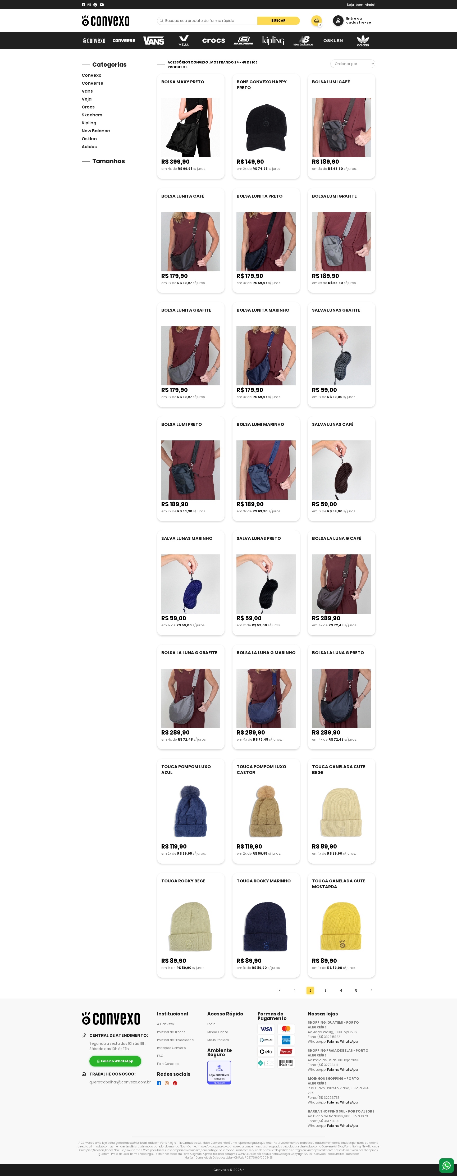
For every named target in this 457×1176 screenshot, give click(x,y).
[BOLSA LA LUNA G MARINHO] (266, 699)
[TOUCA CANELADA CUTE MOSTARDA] (341, 927)
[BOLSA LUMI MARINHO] (266, 470)
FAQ (160, 1056)
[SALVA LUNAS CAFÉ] (341, 470)
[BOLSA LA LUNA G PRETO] (341, 699)
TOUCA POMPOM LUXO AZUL (186, 770)
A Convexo (165, 1024)
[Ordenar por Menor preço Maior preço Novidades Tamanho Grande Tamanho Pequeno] (352, 64)
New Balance (96, 131)
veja (87, 99)
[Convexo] (94, 40)
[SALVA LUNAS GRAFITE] (341, 356)
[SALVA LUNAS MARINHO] (190, 584)
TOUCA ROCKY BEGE (183, 881)
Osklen (89, 139)
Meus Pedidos (218, 1040)
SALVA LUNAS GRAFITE (336, 310)
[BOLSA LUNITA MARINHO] (266, 356)
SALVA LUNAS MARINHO (186, 538)
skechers (92, 115)
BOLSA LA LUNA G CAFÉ (336, 538)
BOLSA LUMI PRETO (181, 424)
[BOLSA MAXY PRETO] (190, 128)
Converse (92, 83)
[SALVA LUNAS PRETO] (266, 584)
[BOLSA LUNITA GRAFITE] (190, 356)
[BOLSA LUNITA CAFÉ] (190, 242)
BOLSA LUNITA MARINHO (263, 310)
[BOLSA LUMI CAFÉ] (341, 128)
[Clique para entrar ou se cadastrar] (338, 20)
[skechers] (243, 40)
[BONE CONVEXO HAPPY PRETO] (266, 128)
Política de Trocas (171, 1032)
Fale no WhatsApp (342, 1041)
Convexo (92, 75)
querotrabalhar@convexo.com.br (120, 1082)
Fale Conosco (168, 1064)
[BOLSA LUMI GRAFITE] (341, 242)
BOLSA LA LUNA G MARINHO (266, 653)
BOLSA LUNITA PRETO (259, 196)
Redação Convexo (171, 1048)
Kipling (89, 123)
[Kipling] (273, 40)
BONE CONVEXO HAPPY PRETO (262, 85)
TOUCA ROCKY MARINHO (264, 881)
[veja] (183, 40)
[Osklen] (333, 40)
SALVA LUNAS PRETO (259, 538)
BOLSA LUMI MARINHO (260, 424)
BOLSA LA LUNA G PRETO (338, 653)
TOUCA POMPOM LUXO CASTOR (261, 770)
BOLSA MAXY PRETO (182, 82)
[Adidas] (363, 40)
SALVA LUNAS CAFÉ (333, 424)
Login (211, 1024)
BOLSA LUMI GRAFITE (334, 196)
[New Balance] (303, 40)
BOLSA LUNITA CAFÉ (182, 196)
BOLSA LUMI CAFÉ (331, 82)
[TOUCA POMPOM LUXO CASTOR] (266, 813)
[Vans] (153, 40)
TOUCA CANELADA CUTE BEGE (338, 770)
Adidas (89, 147)
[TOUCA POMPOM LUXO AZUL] (190, 813)
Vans (87, 91)
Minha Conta (217, 1032)
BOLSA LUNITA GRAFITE (186, 310)
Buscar (278, 20)
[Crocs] (213, 40)
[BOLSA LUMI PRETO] (190, 470)
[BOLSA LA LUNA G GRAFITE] (190, 699)
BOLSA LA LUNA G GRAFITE (189, 653)
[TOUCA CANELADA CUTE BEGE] (341, 813)
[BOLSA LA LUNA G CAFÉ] (341, 584)
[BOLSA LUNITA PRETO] (266, 242)
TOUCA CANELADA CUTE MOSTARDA (338, 884)
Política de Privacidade (175, 1040)
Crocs (88, 107)
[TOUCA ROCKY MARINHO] (266, 927)
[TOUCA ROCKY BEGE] (190, 927)
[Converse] (124, 40)
